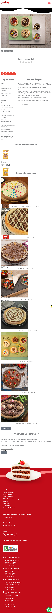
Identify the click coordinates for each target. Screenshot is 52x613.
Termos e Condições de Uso (10, 508)
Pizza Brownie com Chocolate (26, 269)
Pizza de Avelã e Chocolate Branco (26, 237)
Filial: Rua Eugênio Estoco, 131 (12, 568)
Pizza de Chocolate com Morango (26, 393)
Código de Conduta (8, 496)
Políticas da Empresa (8, 492)
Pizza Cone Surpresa (26, 300)
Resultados (3, 450)
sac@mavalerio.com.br (10, 525)
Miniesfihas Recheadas (26, 362)
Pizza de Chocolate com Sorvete (26, 424)
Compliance (6, 503)
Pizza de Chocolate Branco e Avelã (26, 331)
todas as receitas (9, 445)
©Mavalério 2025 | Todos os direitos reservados (15, 540)
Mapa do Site (6, 490)
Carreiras (5, 501)
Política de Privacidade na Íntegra (11, 499)
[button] (2, 73)
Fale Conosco (6, 505)
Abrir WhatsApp (6, 522)
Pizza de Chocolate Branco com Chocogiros (26, 206)
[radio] (20, 62)
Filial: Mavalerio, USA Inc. (11, 604)
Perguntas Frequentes (8, 494)
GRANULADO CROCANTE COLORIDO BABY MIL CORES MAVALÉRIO (5, 163)
